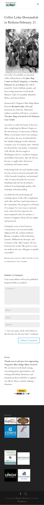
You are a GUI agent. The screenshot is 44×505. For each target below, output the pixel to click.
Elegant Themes (22, 498)
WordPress (22, 501)
